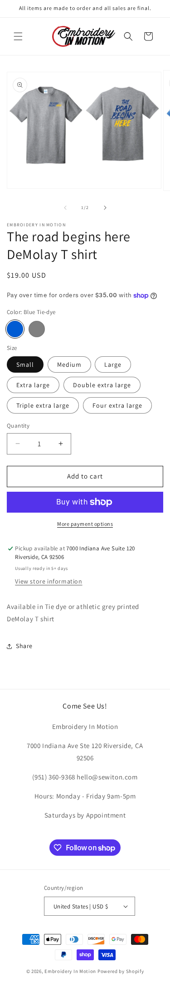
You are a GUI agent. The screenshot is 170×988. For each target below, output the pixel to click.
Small (25, 364)
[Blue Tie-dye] (15, 329)
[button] (18, 36)
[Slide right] (105, 208)
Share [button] (24, 646)
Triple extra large (42, 405)
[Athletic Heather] (37, 329)
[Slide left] (65, 208)
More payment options (85, 523)
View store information (48, 581)
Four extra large (117, 405)
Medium (69, 364)
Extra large (33, 385)
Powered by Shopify (120, 971)
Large (112, 364)
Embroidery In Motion (70, 971)
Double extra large (102, 385)
